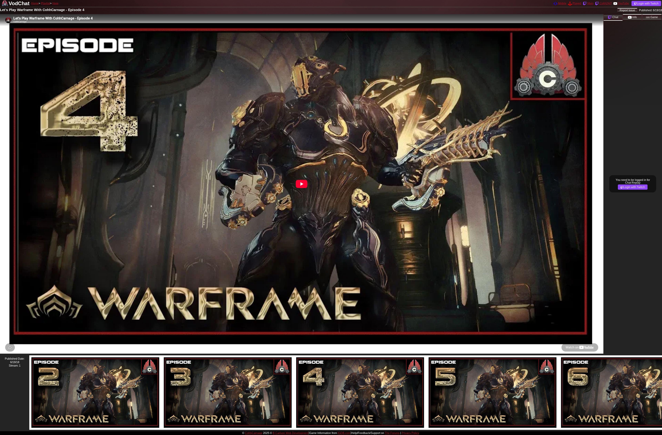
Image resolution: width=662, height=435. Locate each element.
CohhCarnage (253, 433)
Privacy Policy (410, 433)
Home (35, 3)
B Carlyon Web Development (290, 433)
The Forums (392, 433)
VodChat (19, 3)
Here (55, 3)
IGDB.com (344, 433)
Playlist (45, 3)
